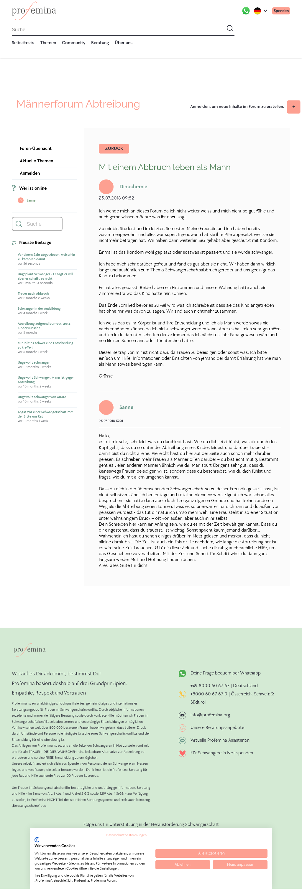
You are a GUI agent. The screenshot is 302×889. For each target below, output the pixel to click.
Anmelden (30, 173)
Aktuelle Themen (36, 161)
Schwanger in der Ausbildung (39, 308)
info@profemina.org (210, 715)
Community (73, 43)
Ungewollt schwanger (34, 362)
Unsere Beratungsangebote (217, 727)
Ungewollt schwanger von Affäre (42, 397)
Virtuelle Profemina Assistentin (220, 740)
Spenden (281, 10)
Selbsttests (23, 43)
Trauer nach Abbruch (33, 293)
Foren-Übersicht (36, 148)
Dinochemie (133, 187)
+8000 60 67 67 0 (209, 694)
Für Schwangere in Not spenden (222, 753)
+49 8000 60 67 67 (211, 686)
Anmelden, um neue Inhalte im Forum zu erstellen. (237, 106)
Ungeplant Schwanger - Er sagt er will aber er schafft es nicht (45, 276)
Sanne (31, 200)
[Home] (34, 11)
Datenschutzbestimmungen (126, 835)
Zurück (114, 148)
